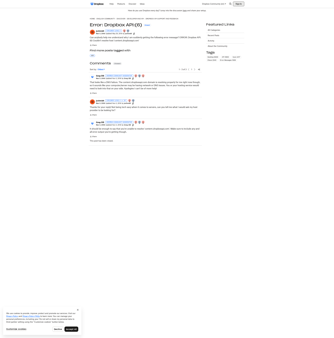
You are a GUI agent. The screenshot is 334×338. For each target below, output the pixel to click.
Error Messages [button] (228, 60)
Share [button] (211, 60)
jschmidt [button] (100, 31)
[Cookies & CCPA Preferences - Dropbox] (42, 321)
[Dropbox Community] (97, 4)
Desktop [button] (212, 57)
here (185, 10)
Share (93, 45)
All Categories (214, 30)
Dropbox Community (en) (213, 4)
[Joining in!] (128, 31)
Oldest (101, 69)
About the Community (217, 46)
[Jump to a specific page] (199, 69)
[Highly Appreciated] (143, 76)
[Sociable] (139, 76)
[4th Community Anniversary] (124, 31)
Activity (211, 41)
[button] (92, 32)
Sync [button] (236, 57)
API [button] (92, 56)
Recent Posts (213, 35)
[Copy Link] (134, 33)
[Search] (230, 4)
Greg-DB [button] (100, 76)
